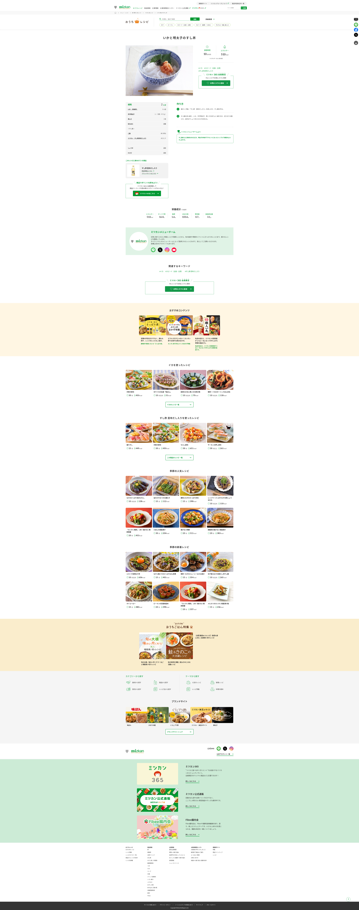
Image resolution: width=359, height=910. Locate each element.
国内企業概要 (173, 849)
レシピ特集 (129, 852)
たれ (148, 868)
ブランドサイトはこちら (149, 173)
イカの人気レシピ (149, 12)
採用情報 (171, 860)
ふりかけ (149, 882)
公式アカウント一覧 (223, 754)
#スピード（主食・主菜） (213, 68)
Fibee (149, 896)
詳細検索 (209, 19)
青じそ (130, 119)
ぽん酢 (149, 858)
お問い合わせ (194, 858)
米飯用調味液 (151, 890)
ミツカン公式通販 (182, 8)
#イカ (200, 68)
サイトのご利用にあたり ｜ (151, 905)
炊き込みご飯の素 (152, 887)
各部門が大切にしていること (177, 855)
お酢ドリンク (151, 855)
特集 (214, 849)
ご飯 (129, 133)
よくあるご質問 (195, 855)
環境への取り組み (174, 852)
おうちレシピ (138, 8)
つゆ (148, 866)
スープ (149, 871)
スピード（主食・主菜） (184, 25)
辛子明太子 (131, 114)
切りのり (130, 124)
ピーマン (170, 25)
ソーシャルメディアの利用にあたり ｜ (185, 905)
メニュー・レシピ (124, 12)
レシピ (214, 855)
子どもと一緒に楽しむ (222, 25)
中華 (148, 874)
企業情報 (155, 8)
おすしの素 (150, 885)
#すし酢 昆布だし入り (206, 71)
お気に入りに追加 (217, 83)
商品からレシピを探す (132, 858)
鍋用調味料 (150, 863)
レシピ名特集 (129, 860)
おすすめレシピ (130, 849)
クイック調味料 (151, 877)
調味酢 (149, 852)
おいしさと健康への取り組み (177, 858)
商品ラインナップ (218, 852)
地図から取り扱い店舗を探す (199, 860)
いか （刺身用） (133, 109)
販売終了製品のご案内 (197, 852)
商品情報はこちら (147, 171)
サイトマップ (201, 905)
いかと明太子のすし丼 (162, 12)
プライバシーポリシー (167, 905)
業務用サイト (216, 847)
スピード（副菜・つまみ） (204, 25)
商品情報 (147, 8)
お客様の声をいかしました (198, 849)
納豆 (148, 893)
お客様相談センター (167, 8)
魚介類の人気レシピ (136, 12)
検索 (244, 8)
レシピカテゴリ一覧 (131, 855)
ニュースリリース (174, 863)
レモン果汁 (150, 879)
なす (162, 25)
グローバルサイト (211, 905)
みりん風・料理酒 (152, 860)
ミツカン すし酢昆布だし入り (137, 138)
